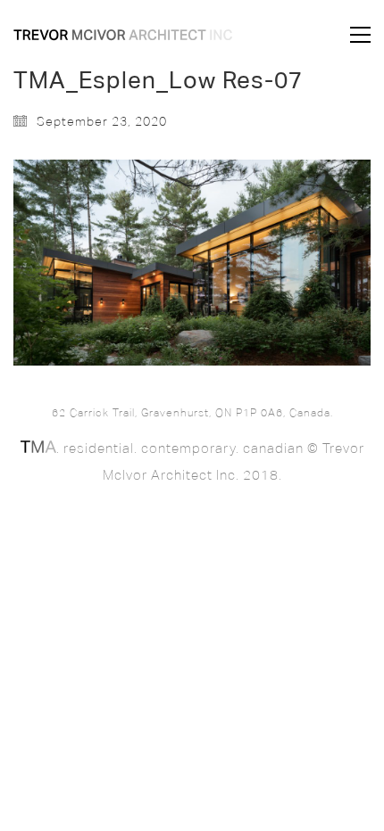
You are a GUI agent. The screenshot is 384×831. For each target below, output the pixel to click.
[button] (360, 34)
